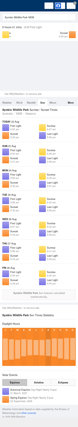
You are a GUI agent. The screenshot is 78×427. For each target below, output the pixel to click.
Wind (19, 102)
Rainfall (31, 102)
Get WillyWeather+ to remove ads (23, 94)
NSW (19, 113)
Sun (42, 102)
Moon (53, 102)
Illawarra (31, 113)
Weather (7, 102)
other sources (28, 413)
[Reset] (65, 17)
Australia (7, 113)
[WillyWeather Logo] (8, 6)
